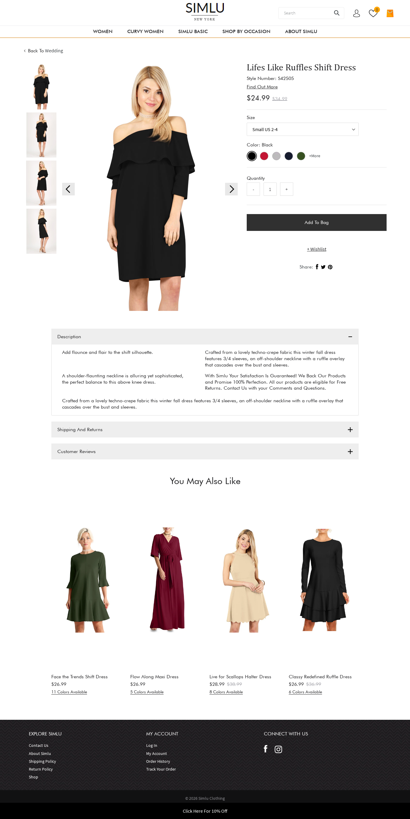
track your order (161, 769)
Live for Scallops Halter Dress (240, 676)
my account (156, 753)
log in (151, 745)
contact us (38, 745)
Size (251, 117)
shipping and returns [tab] (80, 429)
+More (314, 155)
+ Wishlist (316, 249)
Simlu (204, 798)
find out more (262, 87)
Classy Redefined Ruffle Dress (320, 676)
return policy (41, 769)
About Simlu (301, 31)
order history (158, 761)
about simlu (40, 753)
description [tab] (69, 336)
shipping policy (42, 761)
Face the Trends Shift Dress (79, 676)
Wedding (54, 51)
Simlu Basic (193, 31)
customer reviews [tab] (76, 451)
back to (36, 51)
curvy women (145, 31)
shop (33, 777)
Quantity (256, 178)
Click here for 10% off (205, 811)
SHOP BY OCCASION (246, 31)
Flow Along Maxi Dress (154, 676)
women (103, 31)
